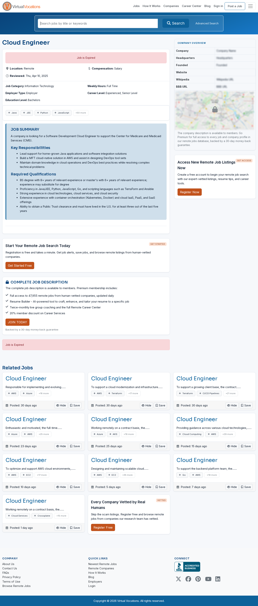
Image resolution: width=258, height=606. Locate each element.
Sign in (218, 6)
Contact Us (9, 568)
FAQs (5, 572)
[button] (75, 405)
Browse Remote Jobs (16, 586)
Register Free (103, 527)
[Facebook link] (188, 579)
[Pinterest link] (198, 579)
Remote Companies (101, 568)
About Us (8, 564)
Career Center (191, 6)
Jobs (136, 6)
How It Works (151, 6)
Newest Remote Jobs (102, 564)
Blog (207, 6)
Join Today (17, 322)
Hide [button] (62, 405)
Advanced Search (207, 23)
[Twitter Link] (178, 579)
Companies (171, 6)
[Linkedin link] (218, 579)
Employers (95, 581)
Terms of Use (11, 581)
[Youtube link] (208, 579)
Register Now (189, 192)
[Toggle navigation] (250, 6)
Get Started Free (20, 265)
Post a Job (235, 6)
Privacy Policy (11, 577)
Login (91, 586)
